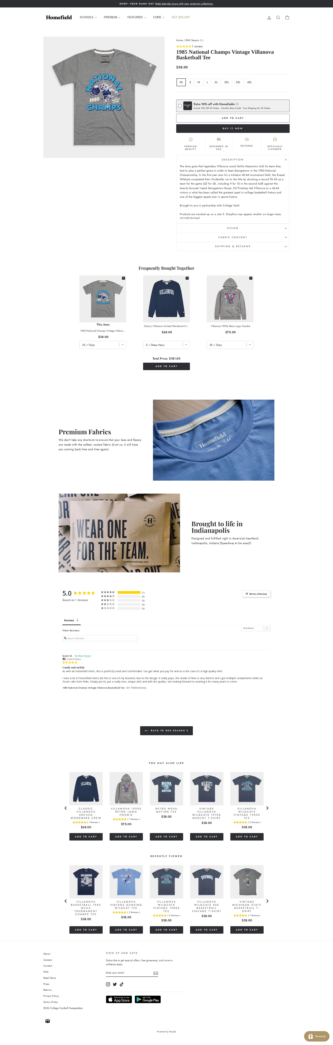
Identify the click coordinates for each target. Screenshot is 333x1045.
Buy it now (233, 128)
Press (46, 984)
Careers (47, 960)
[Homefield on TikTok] (121, 984)
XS (181, 82)
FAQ (45, 972)
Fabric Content (233, 237)
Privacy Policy (51, 996)
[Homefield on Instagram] (108, 984)
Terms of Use (50, 1002)
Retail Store (49, 978)
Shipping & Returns (233, 246)
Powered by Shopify (166, 1031)
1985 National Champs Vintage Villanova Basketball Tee (93, 687)
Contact (47, 965)
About (46, 954)
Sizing (233, 228)
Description (233, 159)
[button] (237, 104)
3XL (238, 82)
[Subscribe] (155, 973)
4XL (249, 82)
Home (179, 40)
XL (216, 82)
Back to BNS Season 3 (169, 730)
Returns (47, 990)
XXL (226, 82)
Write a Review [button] (258, 593)
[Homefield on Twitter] (115, 984)
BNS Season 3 (194, 40)
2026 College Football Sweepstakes (63, 1008)
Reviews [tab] (69, 620)
